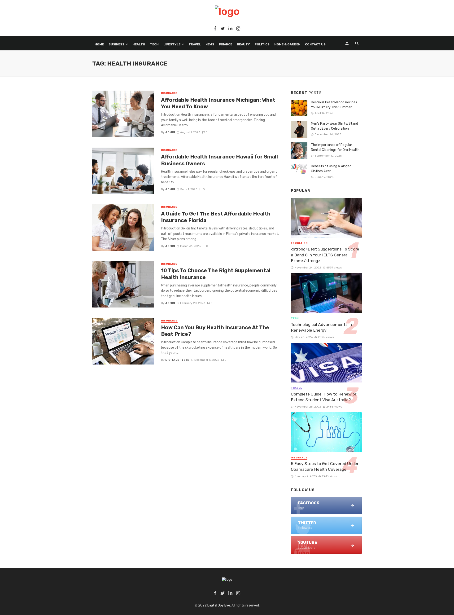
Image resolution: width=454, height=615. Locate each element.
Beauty (243, 44)
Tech (154, 44)
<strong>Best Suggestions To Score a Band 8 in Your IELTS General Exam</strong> (325, 255)
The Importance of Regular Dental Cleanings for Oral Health (335, 147)
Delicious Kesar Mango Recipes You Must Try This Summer (334, 104)
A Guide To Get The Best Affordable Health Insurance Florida (216, 217)
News (209, 44)
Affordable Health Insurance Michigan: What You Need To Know (218, 103)
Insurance (169, 93)
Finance (225, 44)
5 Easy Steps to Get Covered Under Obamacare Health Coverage (324, 466)
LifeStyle (171, 44)
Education (299, 243)
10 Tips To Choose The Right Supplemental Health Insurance (216, 274)
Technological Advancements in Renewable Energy (321, 327)
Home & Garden (287, 44)
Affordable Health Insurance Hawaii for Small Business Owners (219, 160)
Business (116, 44)
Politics (262, 44)
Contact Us (315, 44)
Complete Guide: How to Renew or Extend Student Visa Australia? (323, 397)
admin (170, 132)
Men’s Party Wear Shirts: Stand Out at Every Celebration (334, 126)
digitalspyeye (177, 359)
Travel (194, 44)
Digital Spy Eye (218, 605)
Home (99, 44)
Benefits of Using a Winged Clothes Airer (331, 168)
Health (138, 44)
